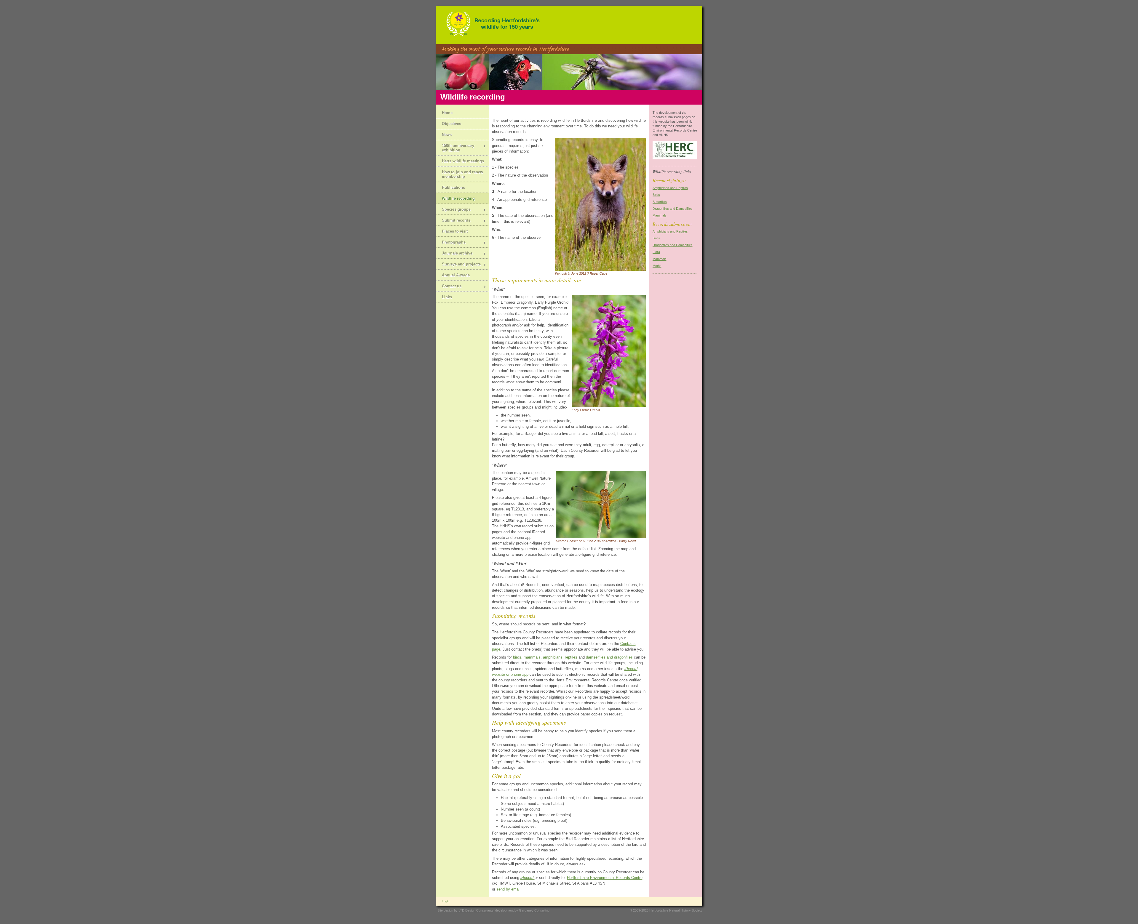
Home (447, 113)
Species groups (453, 210)
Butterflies (660, 202)
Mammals (660, 215)
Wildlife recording (458, 198)
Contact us (448, 286)
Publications (453, 187)
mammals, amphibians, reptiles (550, 657)
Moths (657, 266)
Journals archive (454, 254)
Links (447, 297)
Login (446, 901)
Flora (656, 252)
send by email (508, 889)
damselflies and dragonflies (610, 657)
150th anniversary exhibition (455, 147)
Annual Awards (456, 275)
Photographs (451, 243)
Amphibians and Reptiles (670, 188)
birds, (517, 657)
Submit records (453, 221)
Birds (656, 194)
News (447, 134)
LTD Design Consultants (475, 910)
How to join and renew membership (462, 174)
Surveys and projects (458, 265)
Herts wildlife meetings (463, 161)
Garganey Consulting (534, 910)
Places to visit (455, 231)
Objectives (451, 123)
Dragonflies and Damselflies (673, 208)
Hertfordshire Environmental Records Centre (604, 877)
